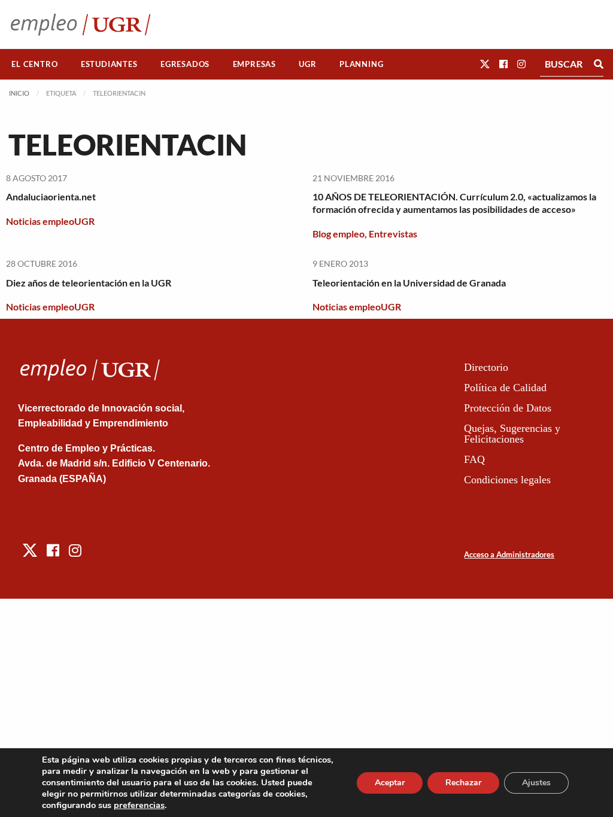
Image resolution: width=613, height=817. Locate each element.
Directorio (486, 367)
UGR (307, 64)
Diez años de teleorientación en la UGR (88, 282)
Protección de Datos (507, 408)
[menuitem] (34, 64)
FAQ (474, 459)
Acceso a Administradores (509, 554)
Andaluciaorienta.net (51, 196)
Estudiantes (109, 64)
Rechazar (463, 782)
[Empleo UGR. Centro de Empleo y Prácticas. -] (80, 24)
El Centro (34, 64)
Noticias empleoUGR (50, 221)
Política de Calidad (505, 388)
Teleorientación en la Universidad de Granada (409, 282)
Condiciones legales (507, 480)
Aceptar (390, 782)
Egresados (185, 64)
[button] (484, 63)
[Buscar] (598, 64)
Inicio (19, 93)
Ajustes (536, 782)
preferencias (139, 805)
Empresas (254, 64)
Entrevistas (393, 233)
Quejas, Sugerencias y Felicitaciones (512, 433)
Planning (361, 64)
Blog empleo (338, 233)
